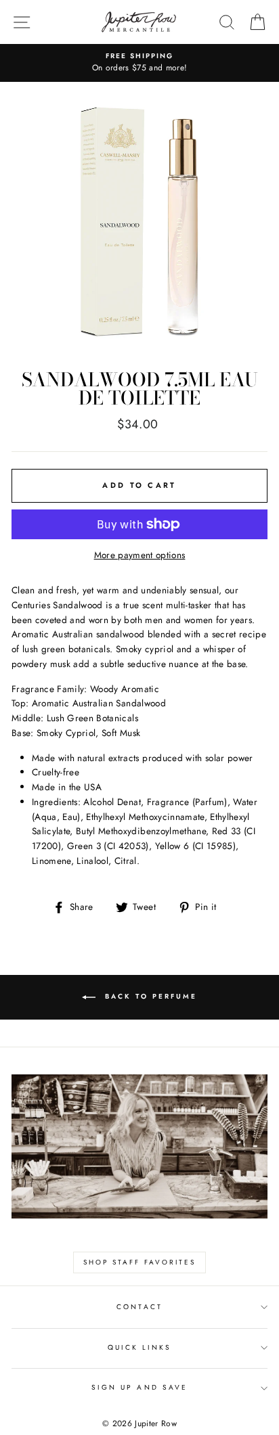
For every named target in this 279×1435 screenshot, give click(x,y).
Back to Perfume (149, 997)
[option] (139, 63)
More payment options (140, 555)
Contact (139, 1307)
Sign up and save (139, 1387)
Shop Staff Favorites (139, 1262)
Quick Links (140, 1347)
